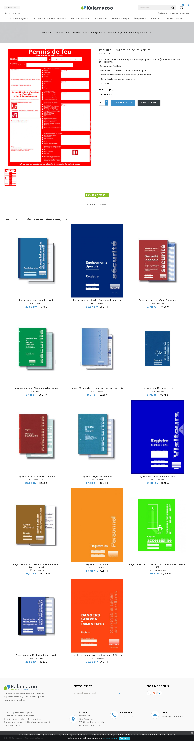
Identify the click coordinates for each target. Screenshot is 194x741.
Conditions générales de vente (19, 715)
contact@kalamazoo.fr (172, 716)
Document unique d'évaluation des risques (36, 388)
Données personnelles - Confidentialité (23, 719)
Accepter (124, 738)
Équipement (140, 18)
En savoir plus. (110, 738)
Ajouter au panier (123, 103)
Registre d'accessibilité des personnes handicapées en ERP (157, 565)
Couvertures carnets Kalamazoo (50, 18)
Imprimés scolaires (80, 18)
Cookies (8, 712)
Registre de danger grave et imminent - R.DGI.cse (97, 655)
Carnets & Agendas (20, 18)
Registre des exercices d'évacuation (36, 476)
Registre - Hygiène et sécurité (97, 476)
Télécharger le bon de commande (173, 13)
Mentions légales (23, 712)
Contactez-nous (12, 13)
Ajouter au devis (149, 103)
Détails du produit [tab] (97, 195)
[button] (12, 7)
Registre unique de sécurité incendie (157, 300)
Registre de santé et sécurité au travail (36, 655)
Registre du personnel (97, 564)
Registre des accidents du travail (36, 300)
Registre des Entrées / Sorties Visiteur (157, 476)
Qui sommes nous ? (14, 722)
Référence (92, 204)
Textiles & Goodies (174, 18)
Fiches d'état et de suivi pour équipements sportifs (97, 388)
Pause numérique (120, 18)
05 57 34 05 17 (127, 716)
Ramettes (156, 18)
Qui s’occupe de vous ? (39, 722)
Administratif (101, 18)
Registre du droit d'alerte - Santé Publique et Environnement (36, 565)
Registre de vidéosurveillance (158, 388)
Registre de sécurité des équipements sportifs (97, 300)
